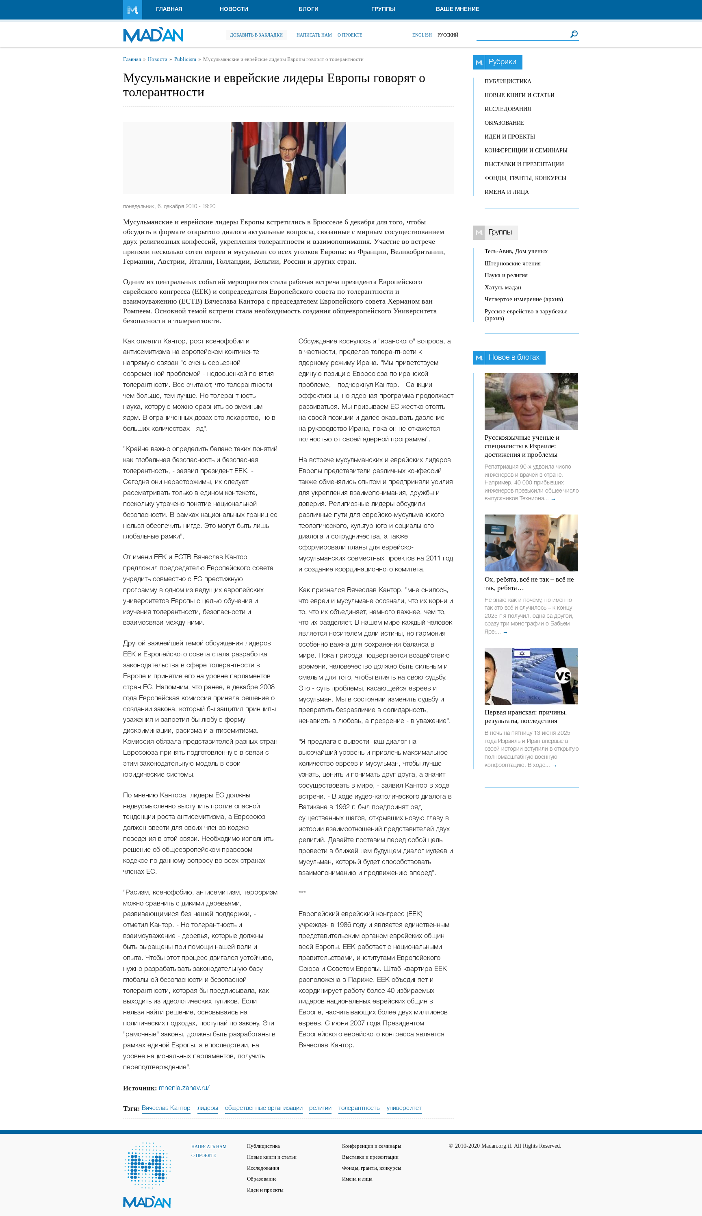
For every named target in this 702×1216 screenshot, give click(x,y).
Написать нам (314, 35)
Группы (383, 9)
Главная (169, 9)
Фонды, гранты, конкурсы (525, 178)
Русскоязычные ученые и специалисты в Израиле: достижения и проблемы (522, 446)
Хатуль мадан (503, 287)
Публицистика (508, 81)
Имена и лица (507, 192)
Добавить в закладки (256, 35)
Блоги (308, 9)
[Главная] (153, 31)
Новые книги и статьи (520, 95)
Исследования (508, 109)
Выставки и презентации (524, 164)
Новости (234, 9)
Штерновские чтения (513, 263)
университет (404, 1108)
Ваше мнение (457, 9)
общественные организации (264, 1108)
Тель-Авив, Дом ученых (516, 251)
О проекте (350, 35)
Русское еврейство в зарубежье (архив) (526, 314)
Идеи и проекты (510, 137)
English (422, 35)
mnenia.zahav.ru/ (184, 1088)
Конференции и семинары (526, 151)
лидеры (207, 1108)
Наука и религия (506, 275)
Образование (504, 123)
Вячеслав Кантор (166, 1108)
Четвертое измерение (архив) (524, 299)
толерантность (359, 1108)
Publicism (185, 59)
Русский (448, 35)
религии (320, 1108)
